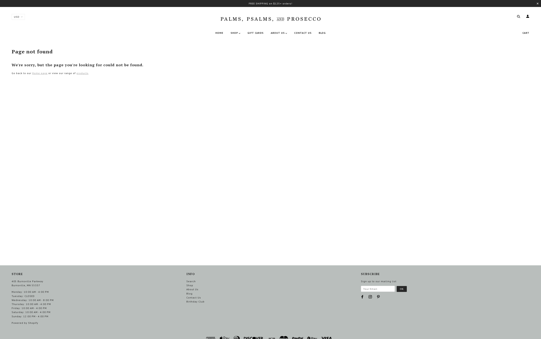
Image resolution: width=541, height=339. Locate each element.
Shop (189, 285)
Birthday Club (195, 301)
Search (191, 281)
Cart (525, 32)
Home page (40, 73)
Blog (189, 293)
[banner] (270, 18)
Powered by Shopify (25, 322)
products (82, 73)
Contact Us (193, 297)
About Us (192, 289)
